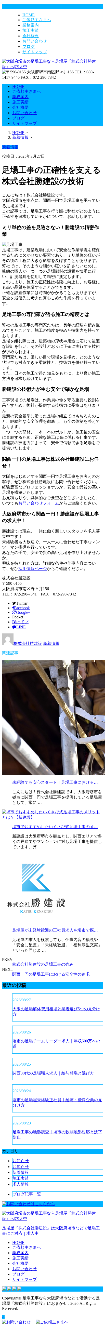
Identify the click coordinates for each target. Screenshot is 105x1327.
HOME (28, 15)
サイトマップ (34, 52)
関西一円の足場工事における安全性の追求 (51, 974)
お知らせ (20, 1161)
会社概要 (30, 36)
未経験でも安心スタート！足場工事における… (55, 782)
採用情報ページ (32, 568)
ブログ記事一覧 (26, 1194)
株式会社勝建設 (28, 643)
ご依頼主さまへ (36, 20)
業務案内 (30, 25)
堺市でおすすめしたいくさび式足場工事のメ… (55, 827)
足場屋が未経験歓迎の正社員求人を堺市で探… (55, 930)
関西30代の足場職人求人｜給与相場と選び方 (53, 1073)
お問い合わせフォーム (38, 503)
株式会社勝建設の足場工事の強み (42, 964)
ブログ (28, 46)
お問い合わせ (34, 41)
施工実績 (30, 30)
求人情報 (20, 1184)
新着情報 (51, 643)
